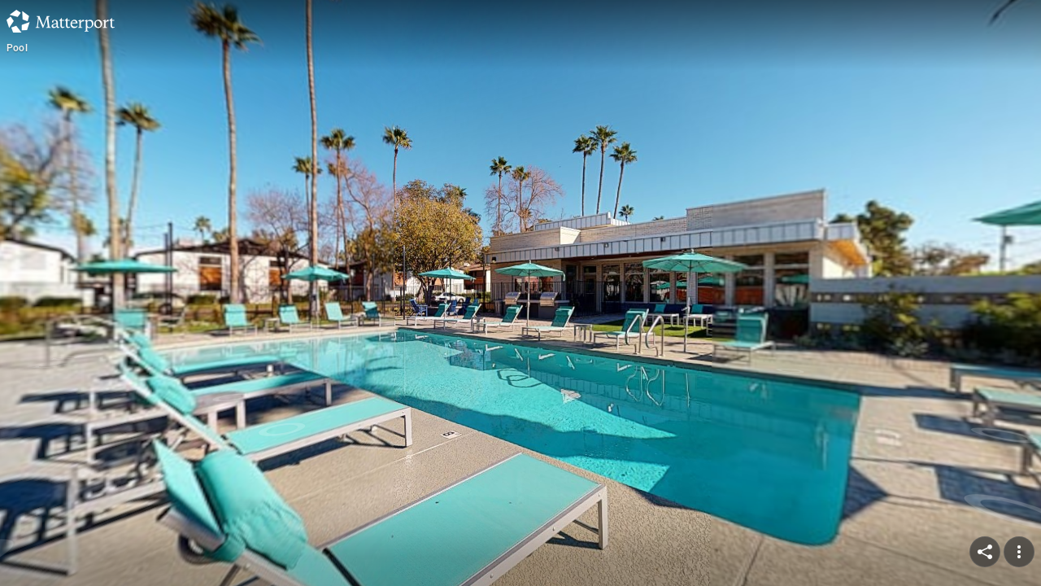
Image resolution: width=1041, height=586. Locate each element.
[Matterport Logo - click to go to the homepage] (60, 21)
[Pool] (520, 293)
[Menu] (1019, 551)
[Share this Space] (984, 551)
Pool (17, 48)
